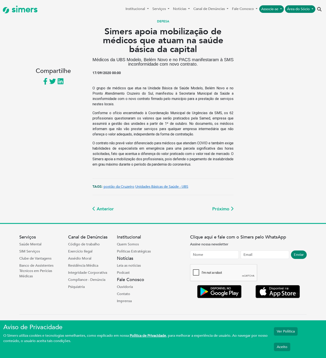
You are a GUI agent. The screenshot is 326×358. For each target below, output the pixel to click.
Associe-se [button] (270, 9)
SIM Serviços (29, 251)
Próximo (221, 209)
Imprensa (124, 301)
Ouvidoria (125, 286)
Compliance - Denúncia (86, 279)
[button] (319, 9)
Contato (123, 293)
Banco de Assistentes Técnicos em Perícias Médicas (36, 271)
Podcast (123, 272)
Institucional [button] (136, 8)
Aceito (282, 346)
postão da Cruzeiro (119, 186)
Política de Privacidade (148, 335)
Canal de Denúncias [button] (209, 8)
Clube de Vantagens (35, 258)
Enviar (299, 254)
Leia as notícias (129, 265)
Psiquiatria (76, 286)
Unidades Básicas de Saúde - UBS (161, 186)
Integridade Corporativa (87, 272)
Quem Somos (128, 244)
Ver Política (286, 331)
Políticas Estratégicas (134, 251)
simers (23, 9)
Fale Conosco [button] (243, 8)
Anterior (104, 209)
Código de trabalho (84, 244)
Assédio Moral (79, 258)
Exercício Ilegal (80, 251)
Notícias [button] (180, 8)
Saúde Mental (30, 244)
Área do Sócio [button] (299, 9)
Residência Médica (83, 265)
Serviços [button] (159, 8)
